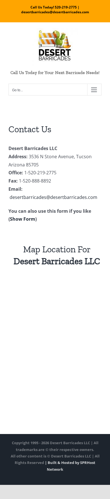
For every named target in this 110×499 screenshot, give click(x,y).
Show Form (22, 219)
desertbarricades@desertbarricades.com (52, 197)
